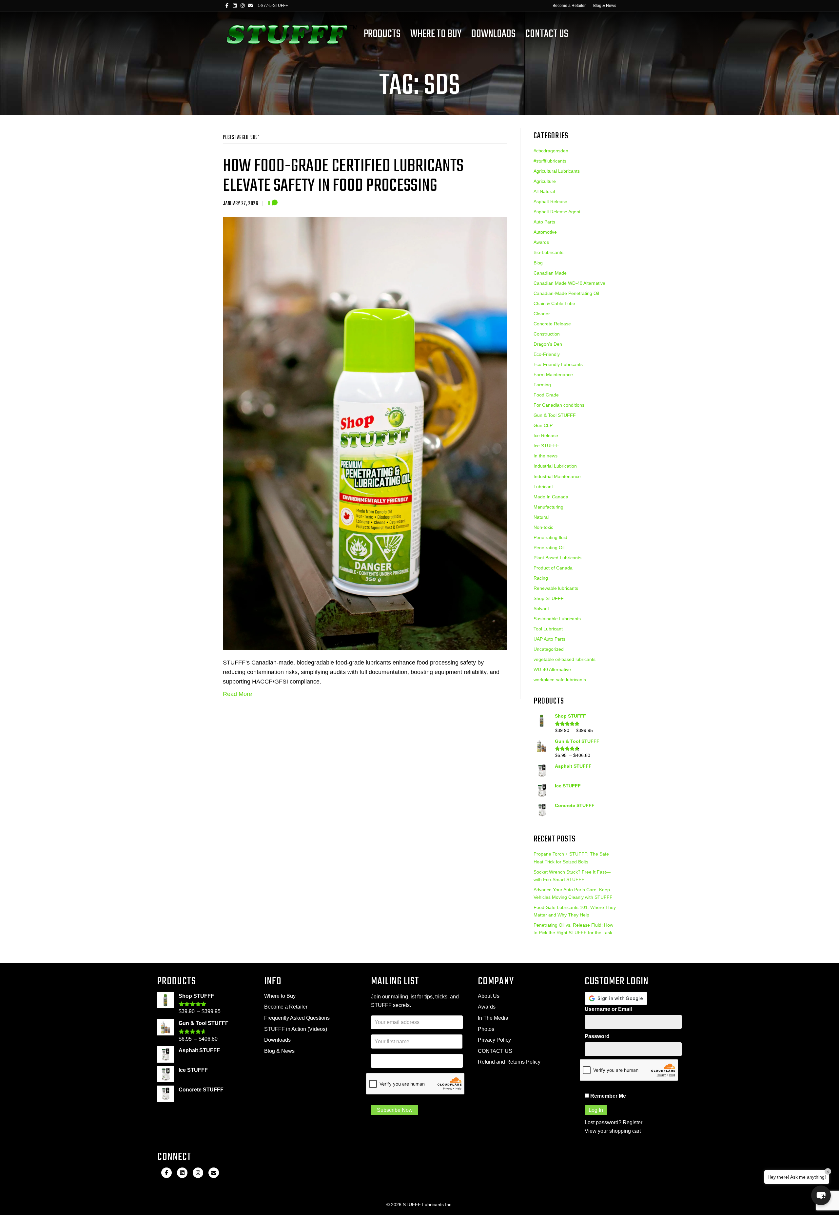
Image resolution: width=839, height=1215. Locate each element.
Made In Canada (551, 496)
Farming (542, 384)
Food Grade (546, 394)
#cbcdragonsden (551, 150)
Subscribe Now (395, 1110)
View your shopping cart (613, 1131)
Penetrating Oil (549, 547)
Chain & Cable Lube (554, 303)
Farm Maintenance (553, 374)
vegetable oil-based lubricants (564, 659)
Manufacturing (548, 507)
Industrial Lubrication (555, 466)
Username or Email (608, 1009)
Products (382, 34)
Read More (237, 694)
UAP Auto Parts (549, 639)
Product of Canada (553, 567)
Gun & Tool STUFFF (555, 415)
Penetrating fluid (550, 537)
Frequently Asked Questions (297, 1018)
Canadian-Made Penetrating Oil (566, 293)
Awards (541, 242)
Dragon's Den (548, 344)
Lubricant (543, 486)
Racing (541, 578)
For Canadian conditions (559, 405)
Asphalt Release (550, 201)
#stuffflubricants (550, 161)
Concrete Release (552, 323)
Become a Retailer (569, 5)
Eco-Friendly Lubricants (558, 364)
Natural (541, 517)
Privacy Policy (494, 1040)
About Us (488, 996)
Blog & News (604, 5)
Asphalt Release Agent (557, 211)
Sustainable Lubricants (557, 618)
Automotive (545, 232)
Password (597, 1036)
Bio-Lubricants (548, 252)
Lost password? (603, 1122)
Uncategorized (549, 649)
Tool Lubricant (548, 628)
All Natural (544, 191)
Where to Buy (280, 996)
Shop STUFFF (549, 598)
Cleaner (542, 313)
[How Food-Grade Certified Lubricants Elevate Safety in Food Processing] (365, 433)
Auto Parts (544, 221)
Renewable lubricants (556, 588)
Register (632, 1122)
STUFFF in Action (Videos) (295, 1029)
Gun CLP (543, 425)
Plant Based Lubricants (557, 557)
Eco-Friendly (547, 354)
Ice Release (546, 435)
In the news (545, 455)
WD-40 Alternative (552, 669)
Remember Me (607, 1096)
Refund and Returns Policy (509, 1062)
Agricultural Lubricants (557, 171)
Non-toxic (543, 527)
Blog (538, 262)
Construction (547, 334)
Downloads (493, 34)
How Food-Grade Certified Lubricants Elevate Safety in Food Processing (343, 176)
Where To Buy (435, 34)
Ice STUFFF (546, 445)
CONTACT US (495, 1051)
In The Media (493, 1018)
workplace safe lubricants (560, 679)
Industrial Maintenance (557, 476)
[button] (821, 1195)
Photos (486, 1029)
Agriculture (545, 181)
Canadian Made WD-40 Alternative (569, 283)
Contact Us (546, 34)
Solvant (541, 608)
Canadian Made (550, 273)
